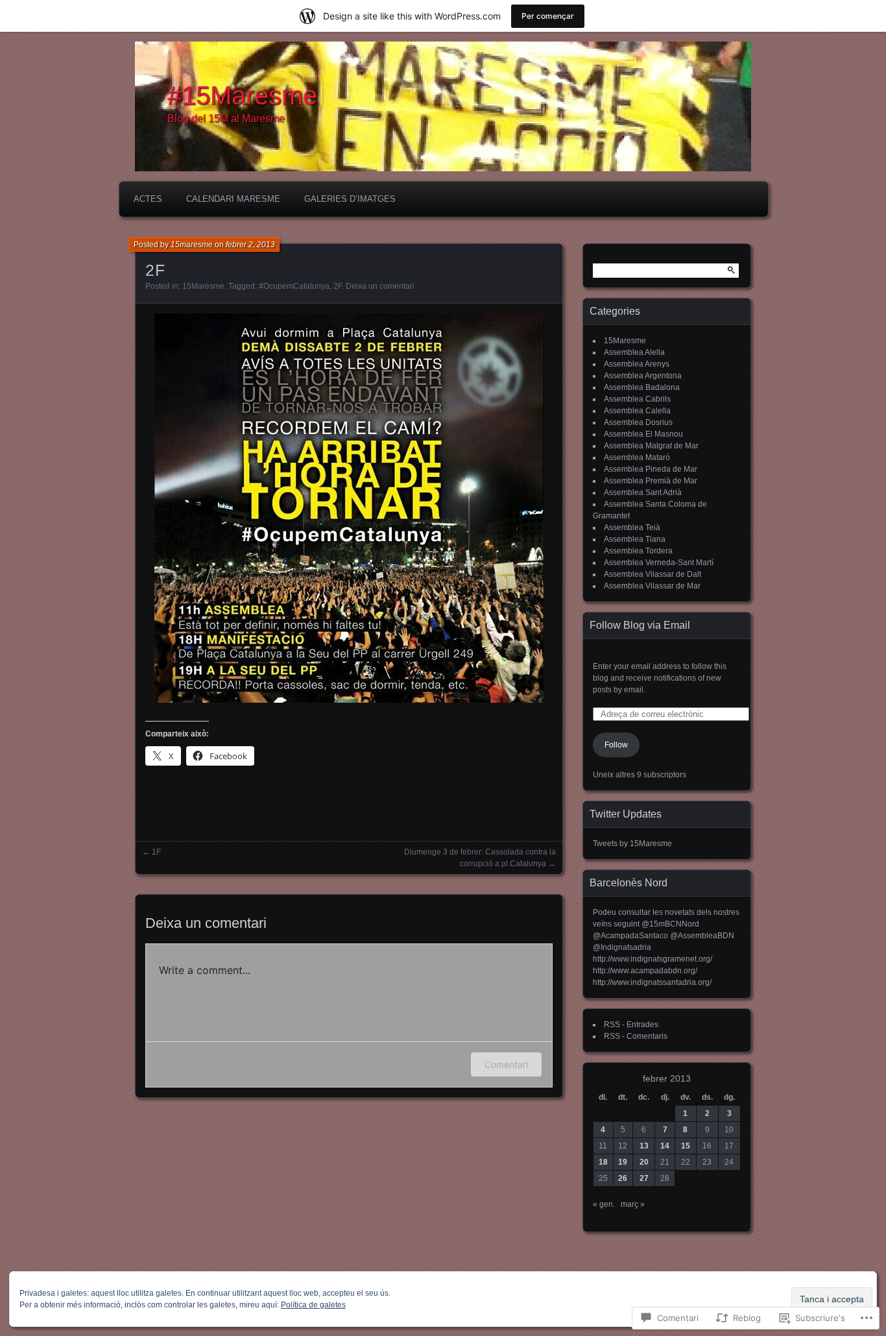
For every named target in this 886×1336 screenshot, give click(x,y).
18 (603, 1162)
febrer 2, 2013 (250, 244)
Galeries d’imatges (350, 199)
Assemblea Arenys (636, 364)
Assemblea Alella (634, 352)
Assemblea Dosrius (638, 422)
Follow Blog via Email (640, 625)
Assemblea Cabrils (637, 399)
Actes (148, 199)
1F (156, 851)
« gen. (604, 1204)
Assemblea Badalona (642, 387)
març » (633, 1204)
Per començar (547, 16)
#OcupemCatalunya (294, 286)
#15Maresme (242, 95)
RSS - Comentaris (635, 1036)
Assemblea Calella (637, 410)
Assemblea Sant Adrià (643, 492)
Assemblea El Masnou (643, 434)
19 (622, 1162)
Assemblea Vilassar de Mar (652, 585)
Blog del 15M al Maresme (226, 118)
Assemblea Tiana (634, 539)
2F (337, 286)
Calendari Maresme (233, 199)
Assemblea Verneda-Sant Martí (658, 562)
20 (644, 1162)
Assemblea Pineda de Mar (650, 469)
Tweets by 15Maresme (632, 843)
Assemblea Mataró (637, 457)
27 (644, 1178)
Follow (616, 744)
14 (664, 1145)
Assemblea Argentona (643, 375)
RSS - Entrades (631, 1024)
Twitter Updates (626, 814)
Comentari (506, 1064)
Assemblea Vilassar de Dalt (652, 574)
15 (685, 1145)
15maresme (192, 244)
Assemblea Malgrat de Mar (651, 445)
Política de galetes (313, 1304)
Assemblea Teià (632, 527)
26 (622, 1178)
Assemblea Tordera (638, 550)
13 (644, 1145)
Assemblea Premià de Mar (650, 480)
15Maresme (203, 286)
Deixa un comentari (380, 286)
